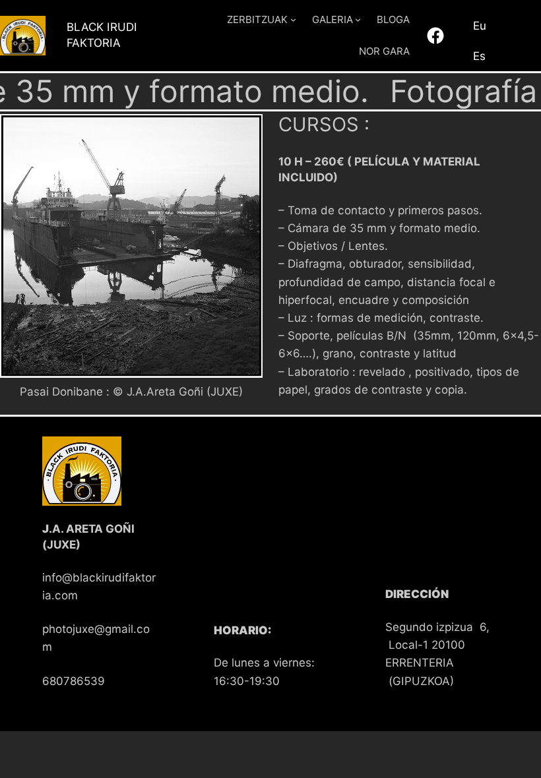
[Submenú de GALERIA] (358, 19)
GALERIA (332, 19)
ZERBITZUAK (257, 19)
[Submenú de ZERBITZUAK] (293, 19)
